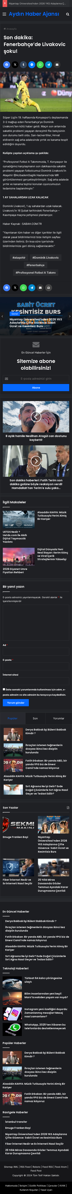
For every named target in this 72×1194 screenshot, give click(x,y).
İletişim (23, 1185)
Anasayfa (11, 28)
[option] (36, 316)
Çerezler (52, 1185)
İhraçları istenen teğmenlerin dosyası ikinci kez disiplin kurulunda (44, 748)
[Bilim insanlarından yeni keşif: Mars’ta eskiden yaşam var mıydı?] (12, 998)
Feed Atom (61, 1166)
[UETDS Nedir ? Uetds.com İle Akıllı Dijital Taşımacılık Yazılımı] (19, 520)
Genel (15, 313)
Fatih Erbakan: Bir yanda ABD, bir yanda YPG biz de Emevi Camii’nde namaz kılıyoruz (46, 764)
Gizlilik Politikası (37, 1185)
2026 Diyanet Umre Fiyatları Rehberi (15, 570)
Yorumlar (58, 718)
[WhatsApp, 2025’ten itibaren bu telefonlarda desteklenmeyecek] (12, 1029)
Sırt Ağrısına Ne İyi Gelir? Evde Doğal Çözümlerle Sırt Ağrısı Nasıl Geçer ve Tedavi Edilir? (47, 790)
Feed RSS (47, 1166)
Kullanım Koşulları (29, 1189)
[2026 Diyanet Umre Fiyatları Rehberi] (19, 557)
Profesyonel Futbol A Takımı (36, 272)
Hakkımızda (11, 1185)
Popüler (12, 718)
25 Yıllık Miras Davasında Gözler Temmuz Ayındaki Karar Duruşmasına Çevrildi (53, 885)
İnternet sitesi (10, 674)
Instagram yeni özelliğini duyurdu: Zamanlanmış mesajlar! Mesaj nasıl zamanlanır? (46, 1012)
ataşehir (20, 257)
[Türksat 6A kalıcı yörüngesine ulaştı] (12, 982)
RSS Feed (25, 1166)
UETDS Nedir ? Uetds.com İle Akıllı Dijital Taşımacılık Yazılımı (15, 537)
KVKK (62, 1185)
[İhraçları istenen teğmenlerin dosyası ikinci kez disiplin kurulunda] (13, 749)
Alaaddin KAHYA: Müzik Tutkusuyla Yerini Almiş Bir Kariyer (52, 516)
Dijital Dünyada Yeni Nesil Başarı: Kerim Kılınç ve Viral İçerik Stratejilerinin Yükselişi (52, 554)
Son (35, 718)
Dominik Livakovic (46, 257)
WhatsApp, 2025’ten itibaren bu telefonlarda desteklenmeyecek (45, 1026)
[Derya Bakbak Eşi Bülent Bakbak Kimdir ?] (13, 734)
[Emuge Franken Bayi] (18, 825)
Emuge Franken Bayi (15, 837)
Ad (5, 645)
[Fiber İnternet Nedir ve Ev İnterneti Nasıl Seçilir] (18, 867)
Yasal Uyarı (46, 1189)
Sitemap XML (11, 1166)
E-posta (8, 659)
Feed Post (36, 1170)
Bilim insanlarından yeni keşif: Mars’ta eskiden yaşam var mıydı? (46, 995)
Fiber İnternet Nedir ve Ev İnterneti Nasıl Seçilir (17, 881)
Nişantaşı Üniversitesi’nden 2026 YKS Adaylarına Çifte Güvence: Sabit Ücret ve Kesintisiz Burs (36, 323)
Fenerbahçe (36, 265)
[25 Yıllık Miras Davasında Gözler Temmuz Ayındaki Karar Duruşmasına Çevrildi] (53, 867)
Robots (36, 1166)
